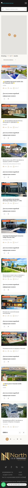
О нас (20, 475)
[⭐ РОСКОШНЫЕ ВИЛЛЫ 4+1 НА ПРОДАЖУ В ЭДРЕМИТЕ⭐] (14, 111)
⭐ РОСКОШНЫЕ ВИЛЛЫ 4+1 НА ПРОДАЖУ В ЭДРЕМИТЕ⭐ (13, 121)
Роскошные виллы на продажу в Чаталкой (14, 348)
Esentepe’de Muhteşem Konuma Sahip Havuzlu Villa (13, 236)
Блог (20, 472)
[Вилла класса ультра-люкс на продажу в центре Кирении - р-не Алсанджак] (14, 265)
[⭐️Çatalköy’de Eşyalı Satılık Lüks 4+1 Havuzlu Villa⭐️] (14, 72)
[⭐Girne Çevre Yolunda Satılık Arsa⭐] (14, 374)
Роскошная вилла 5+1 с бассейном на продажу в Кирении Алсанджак (13, 421)
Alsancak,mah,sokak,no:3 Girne (12, 164)
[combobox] (9, 60)
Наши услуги (7, 475)
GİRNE (4, 85)
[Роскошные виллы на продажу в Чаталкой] (14, 339)
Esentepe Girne (7, 239)
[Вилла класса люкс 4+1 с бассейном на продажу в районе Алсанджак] (14, 150)
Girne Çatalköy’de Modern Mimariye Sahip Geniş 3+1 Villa (12, 200)
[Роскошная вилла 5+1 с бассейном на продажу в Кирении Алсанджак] (14, 410)
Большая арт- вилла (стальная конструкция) (11, 312)
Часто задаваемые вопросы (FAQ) (14, 477)
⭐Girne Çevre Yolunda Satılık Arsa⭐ (12, 384)
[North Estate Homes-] (7, 3)
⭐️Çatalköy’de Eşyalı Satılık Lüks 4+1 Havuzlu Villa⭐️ (13, 82)
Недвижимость (7, 472)
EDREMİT (5, 124)
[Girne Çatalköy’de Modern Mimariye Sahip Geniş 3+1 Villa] (14, 189)
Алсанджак (5, 424)
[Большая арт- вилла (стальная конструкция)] (14, 302)
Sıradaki (20, 439)
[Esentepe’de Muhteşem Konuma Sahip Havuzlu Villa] (14, 226)
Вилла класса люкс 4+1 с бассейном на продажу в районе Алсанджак (13, 160)
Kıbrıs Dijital (19, 483)
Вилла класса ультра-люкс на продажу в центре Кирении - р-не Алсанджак (13, 275)
